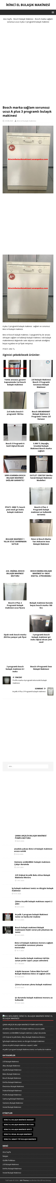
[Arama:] (28, 766)
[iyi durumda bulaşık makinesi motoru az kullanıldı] (8, 1003)
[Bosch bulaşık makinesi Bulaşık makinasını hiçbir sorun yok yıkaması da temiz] (8, 932)
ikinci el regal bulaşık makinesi (18, 1134)
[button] (52, 12)
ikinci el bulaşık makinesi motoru (19, 1124)
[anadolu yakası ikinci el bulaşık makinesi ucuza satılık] (7, 854)
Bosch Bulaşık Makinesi (23, 19)
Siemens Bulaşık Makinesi (13, 1103)
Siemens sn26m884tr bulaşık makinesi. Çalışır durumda (32, 863)
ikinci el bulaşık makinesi (26, 121)
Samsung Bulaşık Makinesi (13, 1099)
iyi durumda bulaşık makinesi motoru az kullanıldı (34, 998)
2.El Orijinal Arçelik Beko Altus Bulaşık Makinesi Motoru (32, 876)
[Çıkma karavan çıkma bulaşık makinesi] (8, 989)
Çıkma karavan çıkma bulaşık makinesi (33, 984)
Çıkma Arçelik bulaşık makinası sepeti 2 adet (33, 902)
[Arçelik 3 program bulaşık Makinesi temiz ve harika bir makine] (8, 919)
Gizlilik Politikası (9, 1160)
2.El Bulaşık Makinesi (11, 1061)
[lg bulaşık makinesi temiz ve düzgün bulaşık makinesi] (6, 893)
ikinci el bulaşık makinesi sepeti (18, 1129)
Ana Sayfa (7, 19)
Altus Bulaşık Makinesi (11, 1066)
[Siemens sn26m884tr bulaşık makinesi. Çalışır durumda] (7, 867)
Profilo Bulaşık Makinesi (12, 1095)
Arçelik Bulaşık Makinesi (12, 1070)
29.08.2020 (9, 121)
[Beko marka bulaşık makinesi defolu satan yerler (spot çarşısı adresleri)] (8, 963)
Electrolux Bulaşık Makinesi (13, 1086)
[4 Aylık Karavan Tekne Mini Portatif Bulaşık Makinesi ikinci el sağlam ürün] (8, 976)
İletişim (5, 1156)
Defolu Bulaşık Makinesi (12, 1082)
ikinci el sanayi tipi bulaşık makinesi (20, 1139)
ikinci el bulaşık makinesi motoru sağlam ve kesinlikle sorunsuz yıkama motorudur (34, 945)
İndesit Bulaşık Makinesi (12, 1090)
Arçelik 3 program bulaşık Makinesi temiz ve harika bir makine (31, 915)
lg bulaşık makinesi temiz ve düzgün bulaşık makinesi (32, 889)
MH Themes (24, 1180)
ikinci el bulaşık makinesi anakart (19, 1120)
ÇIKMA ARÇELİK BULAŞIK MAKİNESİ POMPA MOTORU (30, 836)
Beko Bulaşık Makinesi (11, 1074)
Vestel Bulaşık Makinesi (12, 1107)
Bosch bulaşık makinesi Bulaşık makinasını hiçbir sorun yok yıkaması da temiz (34, 929)
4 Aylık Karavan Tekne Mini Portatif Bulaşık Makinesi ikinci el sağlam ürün (32, 972)
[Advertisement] (28, 65)
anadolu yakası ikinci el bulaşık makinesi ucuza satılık (33, 850)
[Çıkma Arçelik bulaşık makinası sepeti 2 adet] (8, 905)
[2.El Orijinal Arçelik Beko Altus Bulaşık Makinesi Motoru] (8, 880)
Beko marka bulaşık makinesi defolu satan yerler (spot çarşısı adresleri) (32, 959)
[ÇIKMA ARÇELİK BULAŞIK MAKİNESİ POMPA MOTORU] (8, 840)
